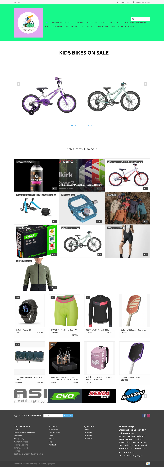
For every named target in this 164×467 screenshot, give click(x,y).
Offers (51, 436)
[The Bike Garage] (28, 23)
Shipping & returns (21, 445)
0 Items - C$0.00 (125, 2)
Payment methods (21, 442)
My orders (88, 433)
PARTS (117, 23)
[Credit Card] (148, 464)
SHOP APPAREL (128, 23)
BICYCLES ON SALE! (75, 23)
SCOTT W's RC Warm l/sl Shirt (98, 330)
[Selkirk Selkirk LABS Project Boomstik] (135, 310)
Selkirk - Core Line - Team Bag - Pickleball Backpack (99, 378)
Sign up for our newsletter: (28, 415)
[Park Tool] (99, 396)
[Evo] (31, 396)
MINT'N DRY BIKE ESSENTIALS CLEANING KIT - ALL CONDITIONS (64, 378)
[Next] (145, 84)
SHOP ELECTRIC (106, 23)
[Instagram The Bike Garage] (148, 415)
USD (15, 2)
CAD (19, 2)
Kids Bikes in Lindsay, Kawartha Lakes (28, 454)
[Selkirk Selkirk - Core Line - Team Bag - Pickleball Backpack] (99, 358)
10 (95, 125)
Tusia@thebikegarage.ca (132, 455)
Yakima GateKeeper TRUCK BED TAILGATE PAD (28, 378)
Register (87, 430)
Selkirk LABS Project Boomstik (133, 330)
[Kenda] (65, 396)
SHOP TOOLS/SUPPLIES (53, 26)
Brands (131, 26)
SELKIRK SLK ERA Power (130, 377)
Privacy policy (19, 439)
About (16, 430)
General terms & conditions (24, 433)
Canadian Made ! (58, 23)
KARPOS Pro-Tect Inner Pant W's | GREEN (64, 331)
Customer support (21, 448)
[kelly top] (82, 83)
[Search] (133, 19)
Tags (51, 442)
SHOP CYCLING (91, 23)
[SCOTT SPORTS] (133, 396)
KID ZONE (69, 26)
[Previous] (18, 84)
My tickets (88, 436)
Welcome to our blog (115, 26)
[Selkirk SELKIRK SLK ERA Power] (135, 358)
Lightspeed (51, 464)
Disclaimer (18, 436)
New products (54, 433)
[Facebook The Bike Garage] (144, 415)
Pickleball (80, 26)
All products (53, 430)
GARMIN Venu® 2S (23, 330)
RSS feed (52, 445)
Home (46, 23)
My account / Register (143, 2)
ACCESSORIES (141, 23)
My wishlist (88, 439)
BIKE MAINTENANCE (95, 26)
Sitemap (17, 451)
